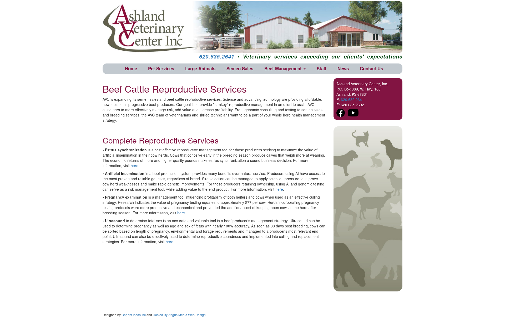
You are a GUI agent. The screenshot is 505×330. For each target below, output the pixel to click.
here (134, 165)
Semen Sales (239, 68)
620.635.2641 (216, 56)
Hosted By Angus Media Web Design (179, 314)
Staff (321, 68)
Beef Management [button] (283, 68)
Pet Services (161, 68)
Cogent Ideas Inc (134, 314)
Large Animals (200, 68)
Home (131, 68)
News (343, 68)
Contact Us (371, 68)
